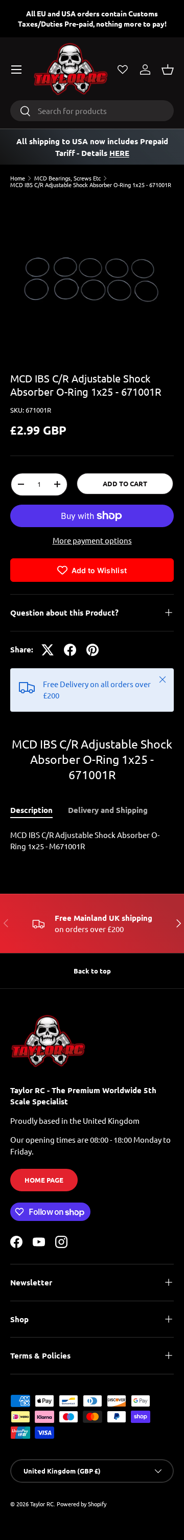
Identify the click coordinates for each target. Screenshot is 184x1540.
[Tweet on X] (47, 650)
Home (17, 178)
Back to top (92, 970)
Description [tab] (31, 810)
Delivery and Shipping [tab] (108, 810)
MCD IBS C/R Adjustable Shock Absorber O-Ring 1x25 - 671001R (90, 185)
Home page (44, 1179)
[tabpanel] (92, 840)
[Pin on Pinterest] (92, 650)
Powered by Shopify (81, 1504)
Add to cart (125, 483)
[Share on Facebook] (70, 650)
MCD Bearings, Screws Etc (67, 178)
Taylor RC (42, 1504)
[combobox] (92, 110)
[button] (167, 69)
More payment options (92, 540)
